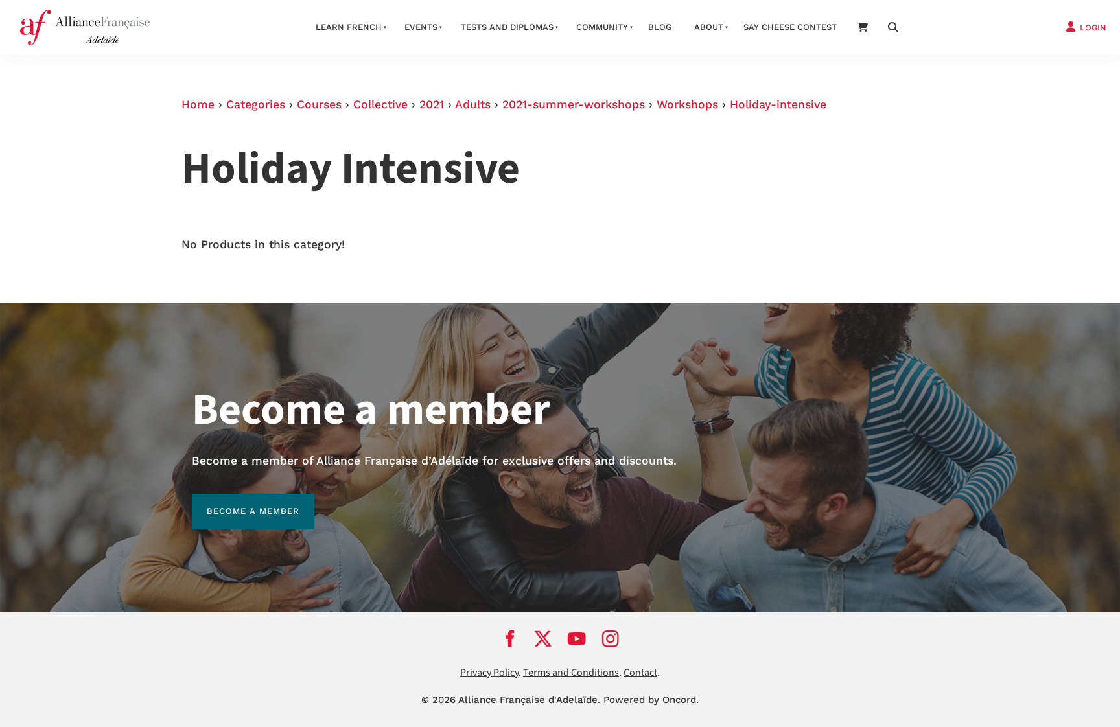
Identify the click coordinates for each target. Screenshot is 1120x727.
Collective (380, 104)
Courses (319, 104)
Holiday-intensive (778, 104)
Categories (255, 104)
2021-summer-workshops (573, 104)
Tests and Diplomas (507, 27)
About (708, 27)
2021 (431, 104)
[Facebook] (509, 639)
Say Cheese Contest (790, 27)
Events (421, 27)
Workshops (687, 104)
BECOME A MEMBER (238, 501)
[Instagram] (610, 639)
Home (198, 104)
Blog (659, 27)
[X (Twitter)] (543, 639)
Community (602, 27)
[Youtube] (577, 639)
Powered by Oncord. (651, 700)
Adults (473, 104)
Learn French (349, 27)
